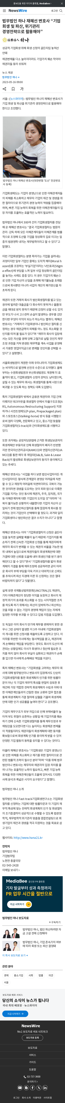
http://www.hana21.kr (28, 838)
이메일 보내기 (11, 870)
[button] (4, 89)
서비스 (32, 1055)
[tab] (32, 1047)
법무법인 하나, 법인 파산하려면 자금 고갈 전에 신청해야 (42, 931)
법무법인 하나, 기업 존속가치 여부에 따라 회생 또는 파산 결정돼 (42, 944)
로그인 (16, 1097)
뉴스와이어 (16, 99)
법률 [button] (41, 975)
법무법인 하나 (10, 77)
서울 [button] (6, 982)
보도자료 (32, 1048)
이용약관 (37, 1097)
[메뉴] (4, 10)
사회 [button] (31, 975)
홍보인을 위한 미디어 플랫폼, (32, 3)
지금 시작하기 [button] (13, 1013)
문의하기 (32, 1081)
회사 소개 (26, 1097)
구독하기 (55, 922)
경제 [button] (6, 975)
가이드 (32, 1062)
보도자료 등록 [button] (32, 1037)
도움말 (32, 1069)
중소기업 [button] (18, 975)
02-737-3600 (33, 1076)
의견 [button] (51, 975)
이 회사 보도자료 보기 (15, 955)
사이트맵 (48, 1097)
